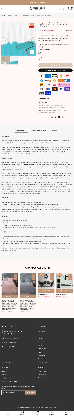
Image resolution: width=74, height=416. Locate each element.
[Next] (32, 39)
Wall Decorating (60, 105)
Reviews (54, 130)
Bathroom (41, 335)
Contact (4, 374)
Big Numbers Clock (44, 295)
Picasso (63, 110)
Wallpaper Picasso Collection (47, 107)
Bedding (40, 338)
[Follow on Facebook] (2, 346)
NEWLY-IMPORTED (48, 110)
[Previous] (5, 39)
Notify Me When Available (55, 70)
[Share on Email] (59, 117)
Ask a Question (43, 98)
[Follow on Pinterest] (10, 346)
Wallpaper (52, 112)
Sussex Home (50, 105)
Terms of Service (43, 378)
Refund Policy (42, 374)
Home (3, 15)
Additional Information (38, 130)
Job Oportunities (6, 378)
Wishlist (40, 368)
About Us (4, 371)
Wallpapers (61, 107)
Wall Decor (41, 359)
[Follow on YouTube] (13, 346)
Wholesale (4, 368)
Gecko (37, 407)
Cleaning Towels (43, 342)
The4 (55, 407)
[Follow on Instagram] (6, 346)
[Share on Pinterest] (55, 117)
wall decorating (43, 112)
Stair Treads (41, 355)
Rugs (39, 352)
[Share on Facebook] (48, 117)
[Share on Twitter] (52, 117)
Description (21, 130)
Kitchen (40, 345)
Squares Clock (61, 295)
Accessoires (41, 331)
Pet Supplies (42, 349)
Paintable (57, 110)
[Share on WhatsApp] (63, 117)
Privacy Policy (42, 371)
